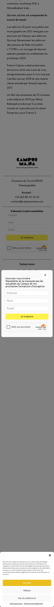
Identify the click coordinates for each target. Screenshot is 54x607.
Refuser (27, 590)
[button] (49, 555)
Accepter (27, 583)
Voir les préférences (27, 598)
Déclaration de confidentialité (33, 604)
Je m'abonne (27, 316)
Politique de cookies (16, 604)
